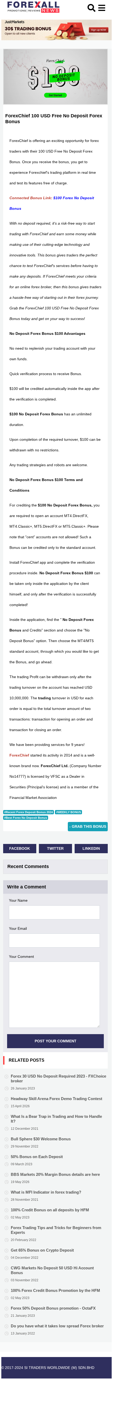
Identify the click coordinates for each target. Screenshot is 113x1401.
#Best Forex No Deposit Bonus (25, 817)
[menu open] (101, 7)
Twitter (55, 848)
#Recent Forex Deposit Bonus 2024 (28, 812)
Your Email (18, 928)
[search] (92, 7)
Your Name (18, 900)
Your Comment (21, 956)
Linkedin (91, 848)
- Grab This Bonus (87, 826)
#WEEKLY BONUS (68, 812)
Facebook (19, 848)
